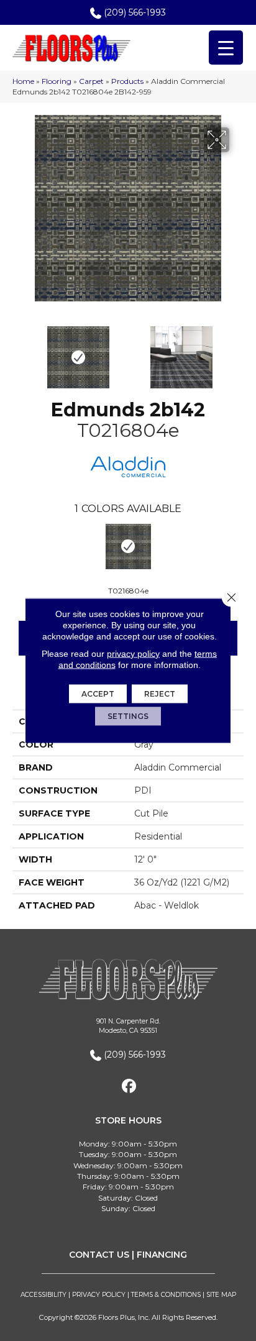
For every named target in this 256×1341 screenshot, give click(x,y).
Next (237, 351)
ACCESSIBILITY (43, 1295)
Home (23, 81)
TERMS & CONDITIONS (166, 1295)
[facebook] (130, 1086)
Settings (128, 716)
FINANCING (162, 1254)
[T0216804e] (128, 546)
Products (127, 81)
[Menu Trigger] (226, 47)
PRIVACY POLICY (99, 1295)
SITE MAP (221, 1295)
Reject (159, 693)
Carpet (91, 81)
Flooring (56, 81)
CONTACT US (99, 1254)
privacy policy (133, 654)
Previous (18, 351)
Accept (97, 693)
